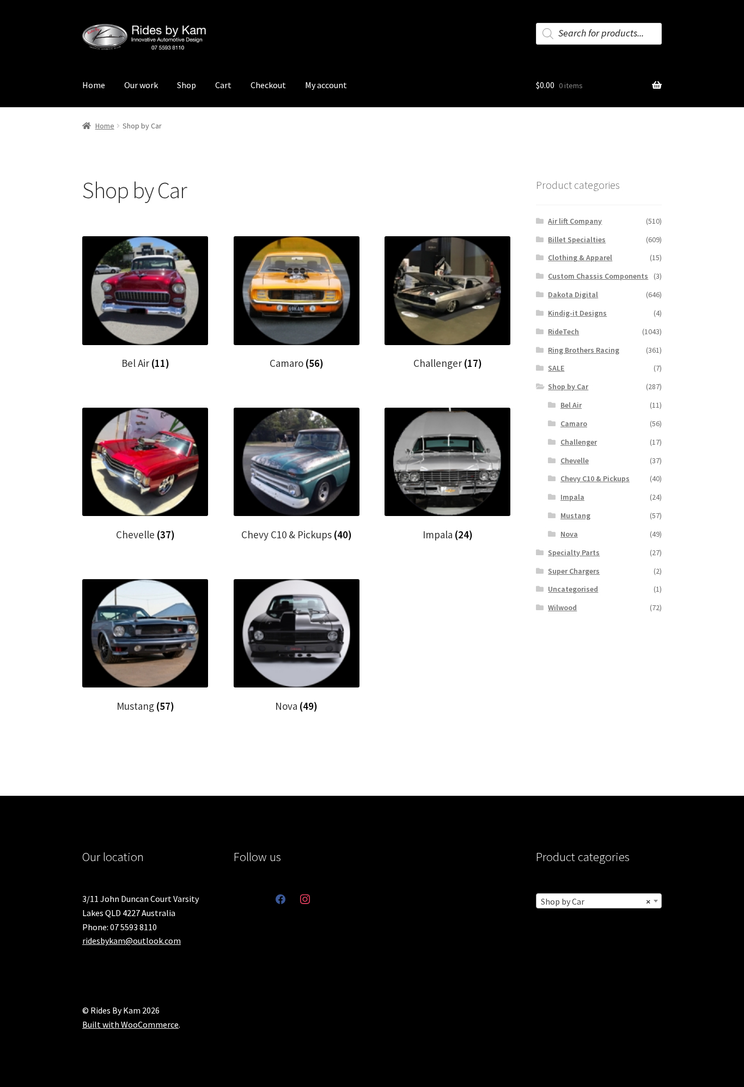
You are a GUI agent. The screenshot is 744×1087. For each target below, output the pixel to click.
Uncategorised (573, 589)
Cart (223, 84)
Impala (572, 497)
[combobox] (599, 900)
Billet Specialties (577, 239)
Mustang (575, 515)
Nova (569, 534)
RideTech (563, 331)
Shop (186, 84)
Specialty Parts (574, 552)
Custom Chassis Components (598, 276)
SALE (556, 368)
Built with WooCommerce (130, 1024)
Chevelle (574, 460)
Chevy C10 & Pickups (595, 478)
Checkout (268, 84)
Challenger (578, 442)
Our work (141, 84)
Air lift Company (575, 221)
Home (93, 84)
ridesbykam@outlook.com (131, 940)
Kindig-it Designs (577, 313)
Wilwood (562, 607)
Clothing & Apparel (580, 257)
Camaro (573, 423)
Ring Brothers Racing (583, 350)
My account (326, 84)
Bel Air (571, 405)
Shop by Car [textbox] (595, 901)
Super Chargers (574, 571)
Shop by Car (568, 386)
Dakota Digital (573, 294)
